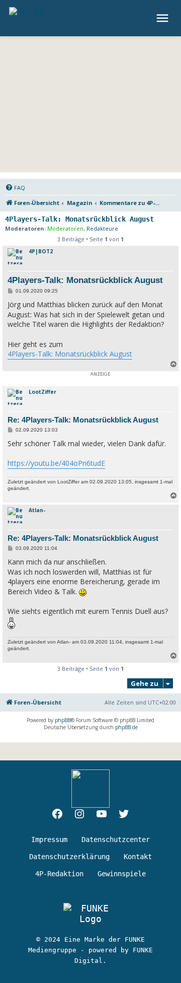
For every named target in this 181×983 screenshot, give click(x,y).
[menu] (163, 18)
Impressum (49, 839)
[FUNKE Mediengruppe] (90, 913)
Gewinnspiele (122, 874)
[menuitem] (15, 188)
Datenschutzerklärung (69, 857)
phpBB (62, 720)
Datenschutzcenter (115, 839)
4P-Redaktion (59, 874)
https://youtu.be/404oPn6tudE (56, 463)
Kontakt (138, 857)
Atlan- (37, 510)
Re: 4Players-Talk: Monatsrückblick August (83, 419)
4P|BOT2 (41, 251)
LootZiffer (42, 392)
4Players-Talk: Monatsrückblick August (79, 219)
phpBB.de (126, 727)
